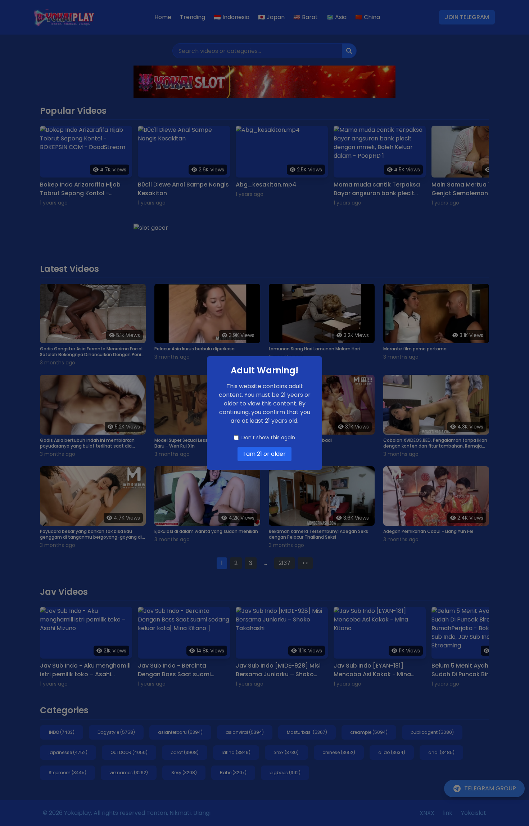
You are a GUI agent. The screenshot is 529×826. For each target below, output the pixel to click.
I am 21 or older (264, 454)
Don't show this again (268, 437)
